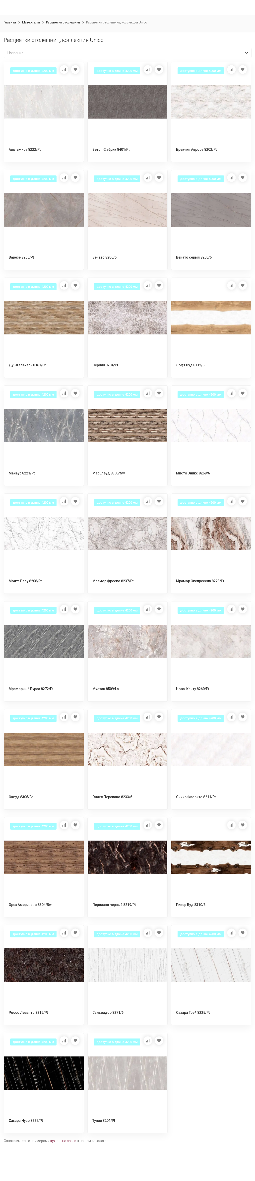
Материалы (31, 22)
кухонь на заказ (63, 1141)
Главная (10, 22)
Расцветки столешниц (63, 22)
